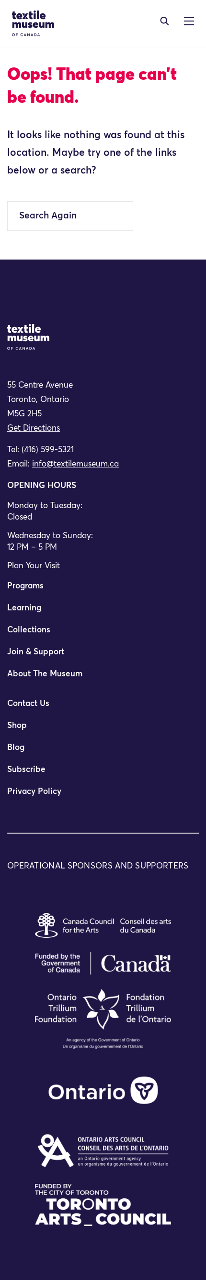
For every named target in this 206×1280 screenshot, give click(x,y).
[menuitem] (103, 590)
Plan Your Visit (33, 566)
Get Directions (33, 428)
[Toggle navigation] (165, 21)
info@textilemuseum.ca (75, 464)
